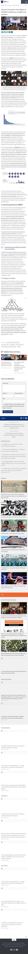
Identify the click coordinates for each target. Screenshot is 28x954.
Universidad (16, 5)
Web (4, 398)
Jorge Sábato (12, 344)
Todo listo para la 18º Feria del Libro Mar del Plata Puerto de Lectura (6, 364)
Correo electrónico (18, 393)
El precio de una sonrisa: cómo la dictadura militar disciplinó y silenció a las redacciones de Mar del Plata (13, 496)
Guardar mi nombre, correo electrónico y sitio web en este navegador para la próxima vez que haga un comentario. (13, 406)
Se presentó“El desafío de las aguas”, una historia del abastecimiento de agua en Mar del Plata (13, 903)
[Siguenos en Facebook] (21, 418)
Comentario (5, 383)
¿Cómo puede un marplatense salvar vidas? (12, 533)
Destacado (4, 5)
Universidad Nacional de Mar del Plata (9, 346)
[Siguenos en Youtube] (26, 418)
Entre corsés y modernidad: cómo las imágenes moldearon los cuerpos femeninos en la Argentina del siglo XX (13, 635)
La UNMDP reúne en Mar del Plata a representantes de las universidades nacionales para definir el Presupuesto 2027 (14, 470)
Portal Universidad (19, 344)
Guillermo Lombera (5, 344)
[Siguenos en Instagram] (23, 418)
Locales (10, 5)
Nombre (5, 393)
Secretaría (17, 147)
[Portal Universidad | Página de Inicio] (6, 2)
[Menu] (26, 2)
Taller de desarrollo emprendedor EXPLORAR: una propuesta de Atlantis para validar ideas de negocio (13, 787)
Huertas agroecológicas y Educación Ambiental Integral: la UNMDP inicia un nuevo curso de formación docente (13, 463)
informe (11, 58)
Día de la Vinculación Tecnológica (13, 342)
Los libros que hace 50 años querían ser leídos (13, 517)
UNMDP (18, 346)
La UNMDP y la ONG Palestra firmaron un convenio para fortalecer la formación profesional (12, 924)
